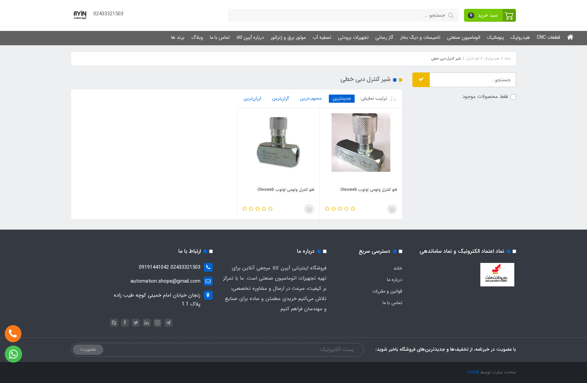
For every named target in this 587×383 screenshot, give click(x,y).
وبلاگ (197, 37)
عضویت (88, 349)
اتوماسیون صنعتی (463, 37)
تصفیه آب (322, 37)
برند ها (177, 37)
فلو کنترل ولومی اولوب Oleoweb (368, 189)
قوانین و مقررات (387, 291)
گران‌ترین (280, 98)
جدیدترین (342, 98)
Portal (473, 372)
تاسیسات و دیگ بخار (420, 37)
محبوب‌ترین (311, 98)
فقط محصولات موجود (485, 97)
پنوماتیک (495, 37)
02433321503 (108, 14)
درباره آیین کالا (250, 37)
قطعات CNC (548, 37)
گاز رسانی (384, 37)
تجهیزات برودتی (353, 37)
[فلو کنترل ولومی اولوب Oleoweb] (361, 142)
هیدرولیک (520, 37)
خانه (398, 268)
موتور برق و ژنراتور (288, 37)
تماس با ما (220, 37)
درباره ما (394, 279)
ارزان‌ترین (252, 98)
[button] (490, 15)
